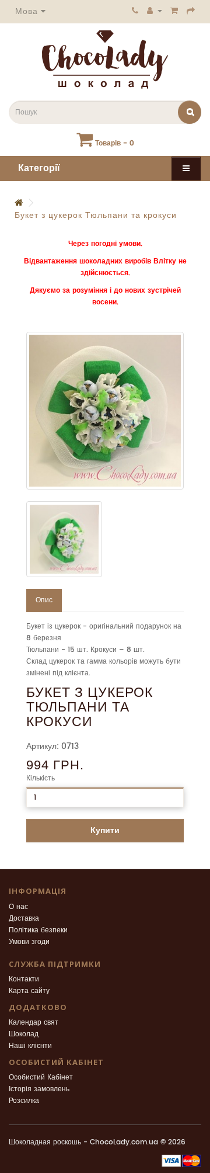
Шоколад (23, 1034)
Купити (105, 830)
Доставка (24, 918)
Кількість (40, 778)
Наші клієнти (30, 1045)
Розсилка (24, 1100)
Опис (44, 600)
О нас (18, 906)
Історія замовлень (39, 1089)
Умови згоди (29, 942)
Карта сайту (29, 991)
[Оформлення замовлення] (191, 10)
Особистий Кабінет (41, 1077)
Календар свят (33, 1022)
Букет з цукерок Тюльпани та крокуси (96, 215)
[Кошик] (174, 10)
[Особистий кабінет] (154, 10)
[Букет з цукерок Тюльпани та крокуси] (105, 411)
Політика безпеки (38, 930)
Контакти (24, 979)
